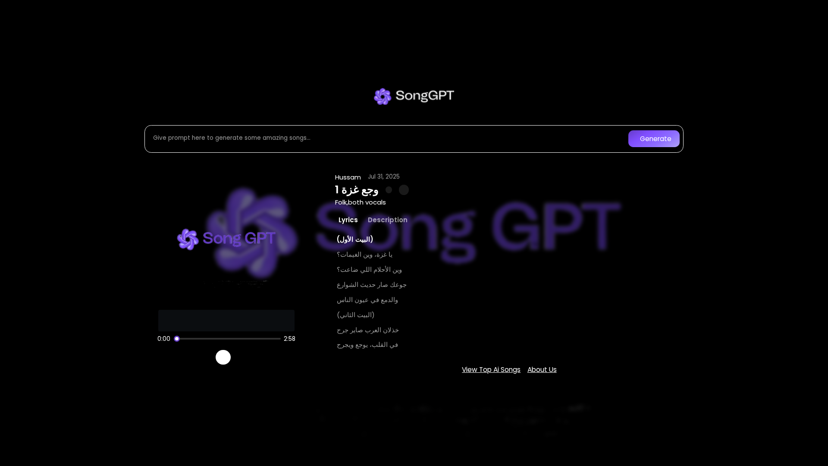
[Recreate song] (247, 357)
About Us (542, 369)
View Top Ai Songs (491, 369)
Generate (655, 138)
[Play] (223, 357)
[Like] (389, 189)
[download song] (404, 190)
